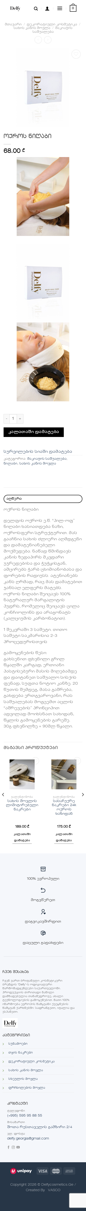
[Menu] (60, 8)
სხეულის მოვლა (23, 1079)
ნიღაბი (10, 463)
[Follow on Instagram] (13, 1147)
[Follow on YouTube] (18, 1147)
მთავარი (13, 24)
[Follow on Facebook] (8, 1147)
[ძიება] (36, 8)
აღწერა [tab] (14, 498)
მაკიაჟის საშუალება (47, 458)
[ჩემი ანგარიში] (47, 8)
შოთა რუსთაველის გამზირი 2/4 (39, 1127)
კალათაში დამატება (33, 432)
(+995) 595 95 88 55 (24, 1115)
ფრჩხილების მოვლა (26, 1087)
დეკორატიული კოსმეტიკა (52, 24)
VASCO (54, 1190)
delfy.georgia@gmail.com (28, 1138)
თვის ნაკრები (20, 1052)
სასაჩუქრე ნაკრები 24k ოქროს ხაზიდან (64, 807)
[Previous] (3, 804)
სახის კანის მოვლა (32, 28)
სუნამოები (17, 1043)
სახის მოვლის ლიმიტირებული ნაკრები (22, 805)
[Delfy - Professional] (20, 8)
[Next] (82, 804)
